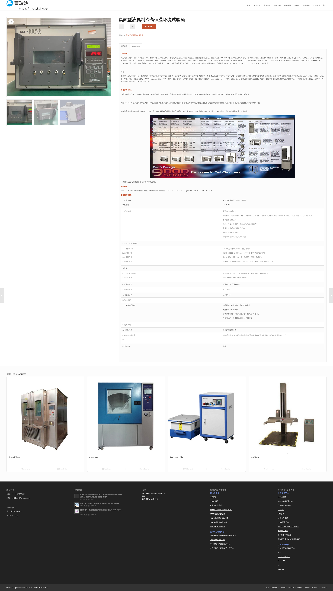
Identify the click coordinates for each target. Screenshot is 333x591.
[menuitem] (248, 5)
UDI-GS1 (281, 509)
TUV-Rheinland (284, 556)
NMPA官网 (282, 497)
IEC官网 (213, 497)
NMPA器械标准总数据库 (219, 518)
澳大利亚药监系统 (284, 535)
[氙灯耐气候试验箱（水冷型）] (2, 295)
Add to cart (149, 26)
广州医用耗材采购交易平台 (220, 544)
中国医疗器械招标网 (217, 540)
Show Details (63, 469)
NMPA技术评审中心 (285, 501)
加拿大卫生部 (283, 518)
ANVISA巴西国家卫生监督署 (288, 526)
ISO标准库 (214, 501)
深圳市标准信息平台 (217, 526)
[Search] (323, 5)
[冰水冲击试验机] (331, 295)
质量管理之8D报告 (149, 499)
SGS (279, 552)
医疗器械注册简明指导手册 (152, 493)
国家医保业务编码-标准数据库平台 (223, 535)
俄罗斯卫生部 (283, 531)
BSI (279, 565)
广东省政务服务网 (284, 505)
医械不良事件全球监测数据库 (289, 539)
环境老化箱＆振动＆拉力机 (134, 35)
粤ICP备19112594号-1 (41, 588)
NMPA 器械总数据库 (217, 514)
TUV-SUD (281, 561)
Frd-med (29, 588)
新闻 (144, 496)
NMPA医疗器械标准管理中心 (221, 509)
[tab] (124, 46)
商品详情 (124, 46)
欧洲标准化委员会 (217, 505)
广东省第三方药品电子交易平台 (222, 548)
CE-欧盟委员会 (283, 522)
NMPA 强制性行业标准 (218, 522)
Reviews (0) (136, 46)
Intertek (281, 569)
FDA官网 (281, 514)
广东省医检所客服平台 (286, 548)
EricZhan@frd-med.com (21, 498)
